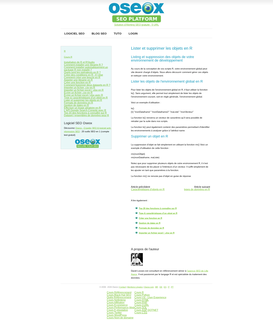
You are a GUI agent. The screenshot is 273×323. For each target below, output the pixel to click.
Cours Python (142, 295)
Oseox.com (149, 287)
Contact (122, 287)
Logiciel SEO (74, 33)
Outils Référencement (119, 297)
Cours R (68, 57)
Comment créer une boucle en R (82, 77)
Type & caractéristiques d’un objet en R (158, 213)
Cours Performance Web (120, 307)
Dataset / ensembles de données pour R (86, 115)
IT (169, 287)
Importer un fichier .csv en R (79, 87)
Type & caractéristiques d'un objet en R (86, 97)
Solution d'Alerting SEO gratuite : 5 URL (136, 25)
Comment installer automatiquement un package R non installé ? (86, 68)
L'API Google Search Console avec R (85, 110)
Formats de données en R (151, 228)
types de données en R (197, 189)
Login (133, 33)
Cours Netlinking (116, 300)
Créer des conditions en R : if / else (83, 75)
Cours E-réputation (117, 310)
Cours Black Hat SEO (119, 295)
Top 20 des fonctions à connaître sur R (158, 208)
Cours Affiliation (115, 302)
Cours (141, 300)
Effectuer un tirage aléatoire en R (82, 107)
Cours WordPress (117, 315)
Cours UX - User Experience (150, 297)
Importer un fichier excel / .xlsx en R (156, 233)
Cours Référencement (119, 292)
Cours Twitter (114, 312)
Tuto (117, 33)
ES (165, 287)
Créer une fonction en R (150, 218)
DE (161, 287)
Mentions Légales (135, 287)
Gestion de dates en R (149, 223)
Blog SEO (99, 33)
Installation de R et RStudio (79, 62)
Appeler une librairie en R (78, 80)
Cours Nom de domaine (120, 317)
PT (172, 287)
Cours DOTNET (146, 310)
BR (156, 287)
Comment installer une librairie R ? (83, 64)
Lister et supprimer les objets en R (83, 100)
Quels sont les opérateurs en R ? (82, 72)
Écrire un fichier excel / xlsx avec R (83, 95)
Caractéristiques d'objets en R (148, 189)
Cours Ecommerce (117, 305)
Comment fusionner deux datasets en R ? (87, 85)
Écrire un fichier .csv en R (78, 92)
